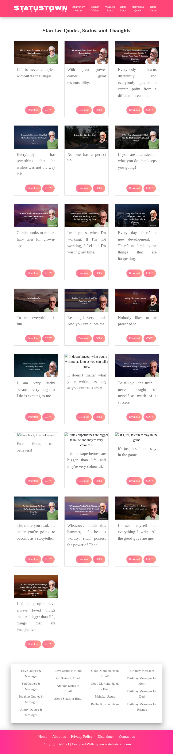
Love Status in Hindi (68, 670)
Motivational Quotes (138, 8)
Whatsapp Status (110, 8)
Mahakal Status (105, 696)
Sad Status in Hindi (68, 678)
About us (59, 737)
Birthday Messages (142, 670)
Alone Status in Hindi (68, 698)
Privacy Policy (82, 737)
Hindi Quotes (153, 8)
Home (42, 737)
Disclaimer (106, 737)
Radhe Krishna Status (105, 704)
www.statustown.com (115, 744)
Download (33, 109)
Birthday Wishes (95, 8)
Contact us (127, 737)
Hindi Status (123, 8)
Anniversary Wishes (78, 8)
